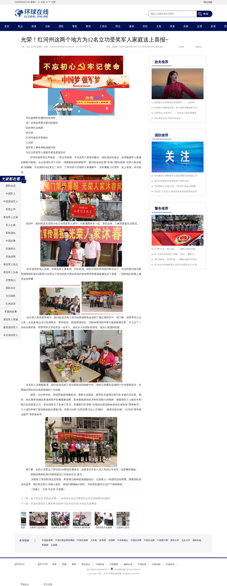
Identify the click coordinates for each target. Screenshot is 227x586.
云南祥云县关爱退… (55, 527)
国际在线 (197, 540)
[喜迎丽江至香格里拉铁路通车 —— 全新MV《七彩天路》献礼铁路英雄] (178, 83)
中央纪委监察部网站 (65, 540)
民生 (118, 26)
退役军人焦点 (10, 264)
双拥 (64, 564)
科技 (145, 26)
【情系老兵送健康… (98, 527)
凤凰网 (45, 545)
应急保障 (11, 256)
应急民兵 (11, 248)
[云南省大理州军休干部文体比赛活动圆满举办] (76, 519)
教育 (88, 26)
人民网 (93, 540)
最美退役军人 (10, 327)
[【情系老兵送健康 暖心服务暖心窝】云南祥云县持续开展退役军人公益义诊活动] (98, 519)
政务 (34, 26)
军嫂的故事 (10, 311)
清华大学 (174, 540)
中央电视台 (122, 540)
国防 (61, 26)
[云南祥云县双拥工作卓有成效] (33, 519)
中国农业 (170, 564)
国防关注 (11, 288)
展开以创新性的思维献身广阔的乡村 (171, 181)
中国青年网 (162, 540)
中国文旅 (142, 564)
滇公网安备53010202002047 (127, 569)
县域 (213, 26)
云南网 (54, 545)
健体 (131, 26)
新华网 (102, 540)
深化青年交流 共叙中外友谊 (167, 118)
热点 (20, 26)
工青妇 (103, 26)
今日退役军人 (10, 335)
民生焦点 (86, 564)
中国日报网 (82, 540)
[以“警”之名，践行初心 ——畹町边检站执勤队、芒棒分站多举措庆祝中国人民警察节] (178, 230)
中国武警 (11, 240)
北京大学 (185, 540)
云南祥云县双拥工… (33, 527)
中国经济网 (135, 540)
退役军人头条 (10, 272)
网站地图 (208, 2)
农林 (185, 26)
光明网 (111, 540)
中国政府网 (47, 540)
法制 (47, 26)
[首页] (32, 13)
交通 (199, 26)
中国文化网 (149, 540)
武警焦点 (11, 280)
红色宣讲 (11, 303)
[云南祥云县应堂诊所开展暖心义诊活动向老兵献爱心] (120, 519)
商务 (172, 26)
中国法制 (156, 564)
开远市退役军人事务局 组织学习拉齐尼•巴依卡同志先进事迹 (64, 503)
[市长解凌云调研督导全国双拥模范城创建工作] (178, 157)
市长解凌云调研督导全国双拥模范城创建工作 (175, 176)
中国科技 (100, 564)
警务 (74, 26)
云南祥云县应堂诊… (120, 527)
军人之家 (11, 225)
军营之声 (11, 209)
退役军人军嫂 (10, 319)
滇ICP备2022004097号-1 (98, 569)
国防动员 (11, 185)
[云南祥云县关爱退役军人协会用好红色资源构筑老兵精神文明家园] (55, 519)
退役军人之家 (10, 217)
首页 (6, 26)
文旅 (158, 26)
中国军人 (11, 193)
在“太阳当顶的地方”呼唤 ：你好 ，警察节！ (175, 254)
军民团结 (11, 233)
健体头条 (128, 564)
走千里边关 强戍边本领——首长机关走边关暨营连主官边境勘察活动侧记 (70, 498)
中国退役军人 (10, 201)
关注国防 (11, 296)
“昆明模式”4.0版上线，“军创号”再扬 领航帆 (175, 186)
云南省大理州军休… (76, 527)
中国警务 (114, 564)
